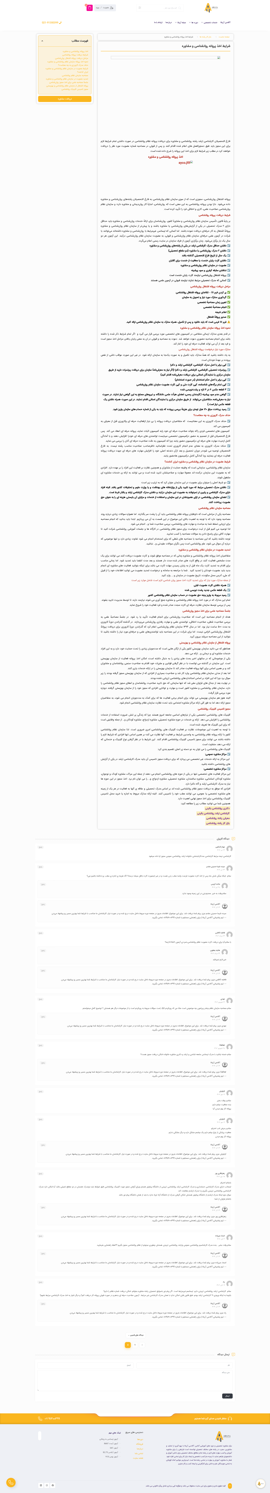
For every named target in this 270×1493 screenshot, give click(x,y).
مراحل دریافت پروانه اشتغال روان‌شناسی (71, 58)
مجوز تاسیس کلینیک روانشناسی (74, 89)
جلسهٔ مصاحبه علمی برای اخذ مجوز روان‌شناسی (68, 82)
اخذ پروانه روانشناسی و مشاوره (75, 51)
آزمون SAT (114, 1448)
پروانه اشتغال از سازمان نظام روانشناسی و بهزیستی (67, 86)
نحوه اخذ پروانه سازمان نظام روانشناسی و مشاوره (68, 62)
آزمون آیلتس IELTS (110, 1452)
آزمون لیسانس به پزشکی (108, 1439)
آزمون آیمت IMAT (111, 1443)
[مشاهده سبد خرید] (90, 8)
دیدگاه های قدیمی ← (135, 1335)
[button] (42, 41)
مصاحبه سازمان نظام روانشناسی (75, 75)
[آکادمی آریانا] (211, 8)
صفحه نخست (224, 36)
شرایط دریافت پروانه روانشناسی (75, 55)
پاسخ (40, 847)
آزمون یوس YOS (111, 1456)
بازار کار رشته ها (205, 36)
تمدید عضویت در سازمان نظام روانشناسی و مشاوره (67, 79)
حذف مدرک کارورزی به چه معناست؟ (73, 65)
